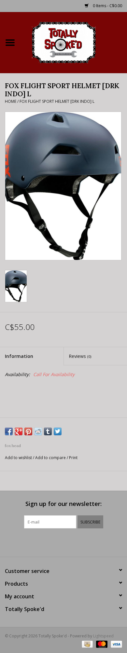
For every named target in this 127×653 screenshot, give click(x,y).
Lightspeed (103, 636)
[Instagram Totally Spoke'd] (81, 542)
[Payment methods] (86, 644)
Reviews (80, 356)
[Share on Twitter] (58, 431)
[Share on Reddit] (38, 431)
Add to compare (51, 457)
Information (19, 356)
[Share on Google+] (18, 431)
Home (10, 101)
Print (73, 457)
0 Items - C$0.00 (107, 5)
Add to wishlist (18, 457)
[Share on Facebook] (9, 431)
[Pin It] (28, 431)
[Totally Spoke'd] (73, 42)
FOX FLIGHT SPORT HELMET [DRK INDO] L (57, 101)
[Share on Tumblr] (48, 431)
